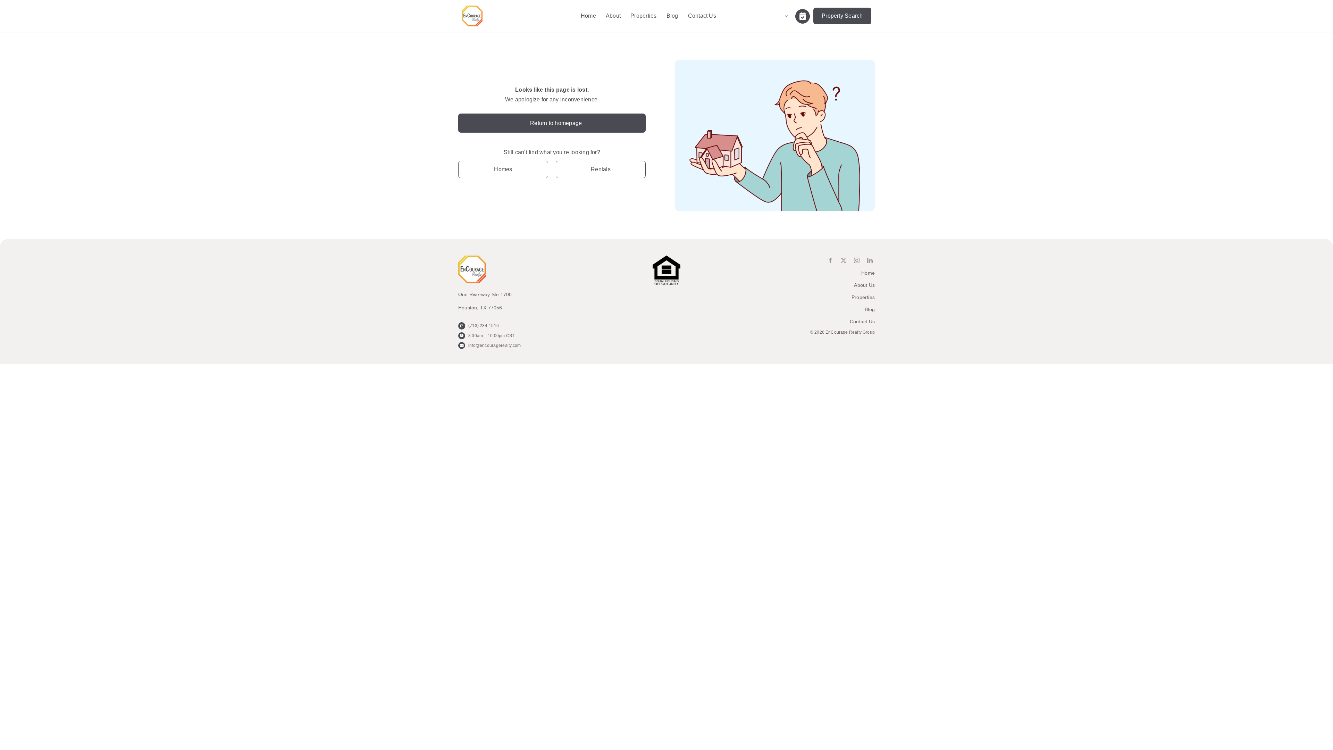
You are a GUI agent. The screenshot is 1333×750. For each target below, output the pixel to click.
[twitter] (843, 260)
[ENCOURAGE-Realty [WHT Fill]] (472, 8)
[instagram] (857, 260)
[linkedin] (870, 260)
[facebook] (830, 260)
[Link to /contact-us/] (802, 16)
